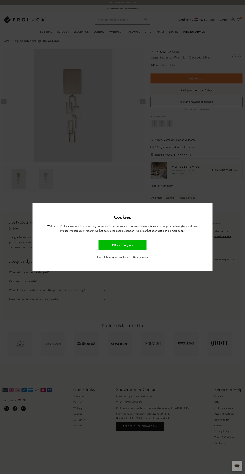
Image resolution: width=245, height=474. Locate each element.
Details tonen (140, 257)
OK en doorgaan (122, 245)
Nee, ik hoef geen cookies (112, 257)
